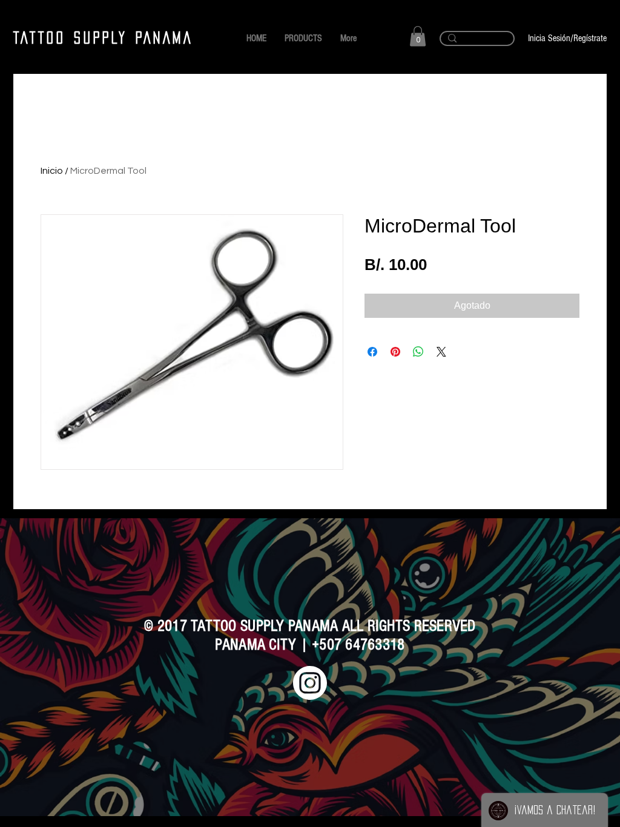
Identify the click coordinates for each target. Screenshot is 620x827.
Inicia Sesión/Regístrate (567, 38)
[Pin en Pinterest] (395, 351)
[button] (417, 36)
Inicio (52, 171)
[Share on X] (441, 351)
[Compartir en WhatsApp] (418, 351)
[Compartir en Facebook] (372, 351)
